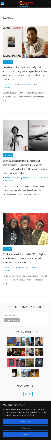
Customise (25, 428)
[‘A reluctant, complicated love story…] (20, 341)
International (8, 62)
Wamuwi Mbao (26, 84)
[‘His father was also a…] (16, 373)
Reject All (25, 434)
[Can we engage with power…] (11, 352)
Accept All (25, 421)
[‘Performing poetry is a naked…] (30, 352)
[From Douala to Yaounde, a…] (30, 362)
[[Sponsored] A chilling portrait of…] (20, 352)
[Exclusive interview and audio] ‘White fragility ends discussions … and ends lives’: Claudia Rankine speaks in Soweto (24, 258)
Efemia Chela (24, 267)
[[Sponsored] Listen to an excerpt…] (30, 341)
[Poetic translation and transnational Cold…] (39, 362)
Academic (7, 249)
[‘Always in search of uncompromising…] (39, 341)
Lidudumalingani (31, 178)
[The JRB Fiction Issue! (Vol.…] (11, 341)
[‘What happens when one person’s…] (39, 352)
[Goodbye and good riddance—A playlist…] (34, 373)
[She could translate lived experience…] (20, 362)
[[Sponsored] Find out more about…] (11, 362)
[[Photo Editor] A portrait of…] (25, 373)
